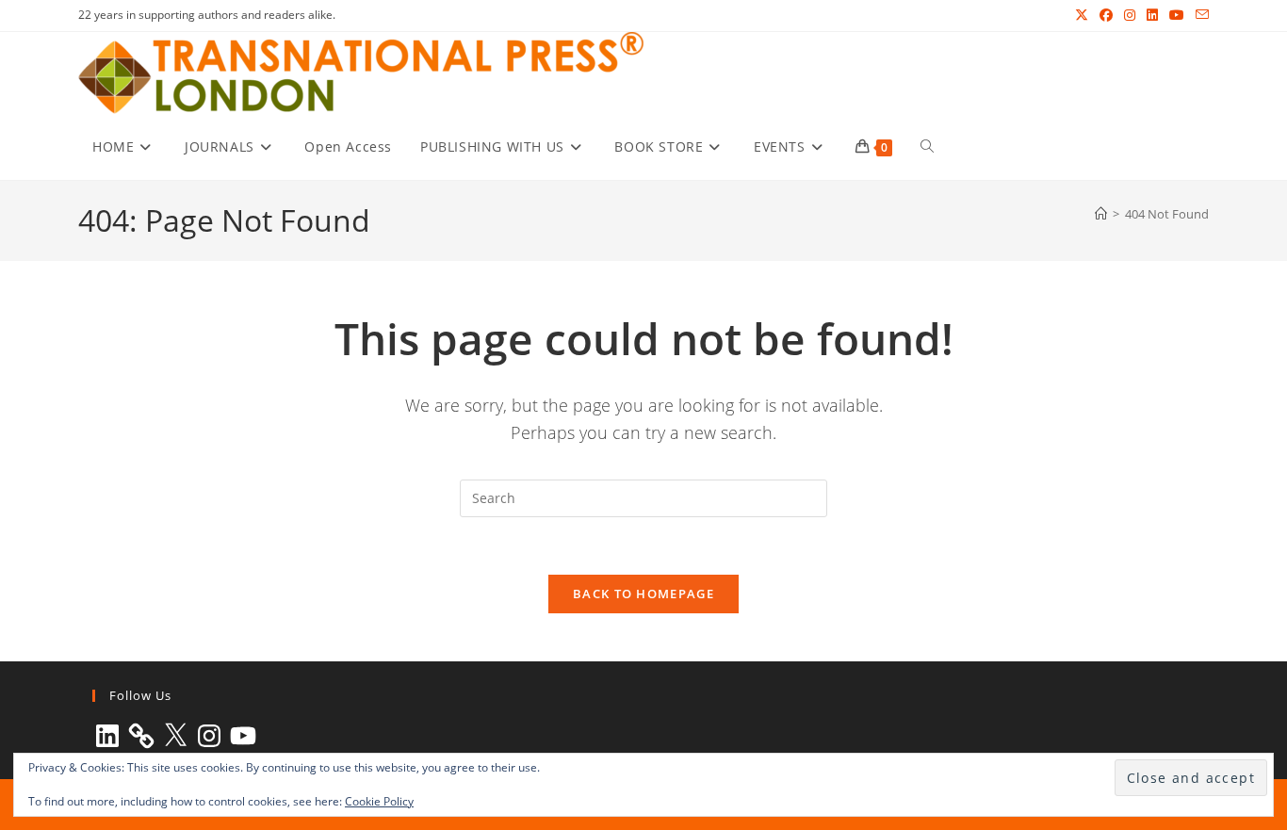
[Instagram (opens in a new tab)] (1129, 15)
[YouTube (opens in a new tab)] (1177, 15)
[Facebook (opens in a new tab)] (1106, 15)
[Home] (1101, 213)
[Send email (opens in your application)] (1199, 15)
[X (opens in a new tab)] (1081, 15)
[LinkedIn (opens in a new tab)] (1152, 15)
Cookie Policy (379, 801)
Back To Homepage (643, 593)
